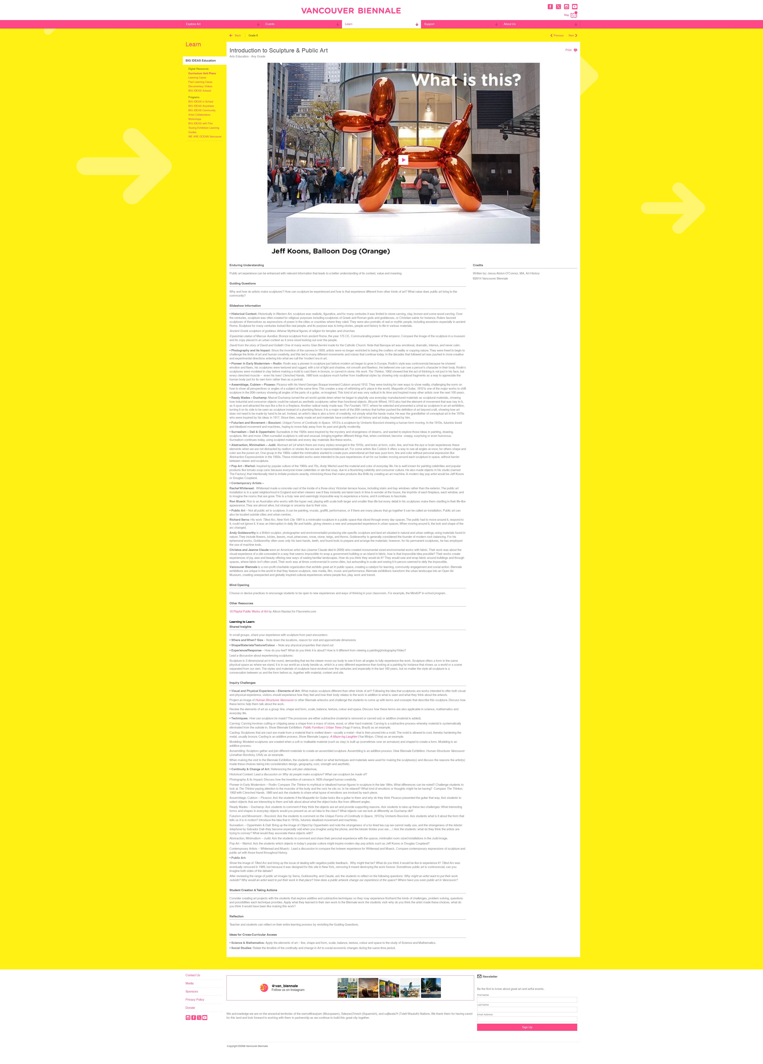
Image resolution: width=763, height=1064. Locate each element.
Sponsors (192, 991)
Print (568, 49)
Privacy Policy (195, 999)
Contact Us (193, 975)
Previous (559, 35)
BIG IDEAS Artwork (199, 90)
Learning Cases (197, 77)
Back (238, 35)
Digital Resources (198, 68)
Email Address (485, 1014)
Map (566, 15)
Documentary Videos (200, 86)
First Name (483, 995)
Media (190, 983)
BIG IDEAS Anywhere (201, 105)
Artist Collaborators (199, 114)
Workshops (194, 119)
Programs (193, 97)
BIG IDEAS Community (202, 110)
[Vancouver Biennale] (351, 11)
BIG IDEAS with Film (200, 123)
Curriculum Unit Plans (202, 73)
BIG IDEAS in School (200, 101)
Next (571, 35)
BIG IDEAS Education (201, 60)
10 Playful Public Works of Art (248, 611)
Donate (190, 1007)
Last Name (483, 1004)
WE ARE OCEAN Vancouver (205, 136)
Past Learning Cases (200, 81)
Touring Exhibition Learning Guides (203, 130)
